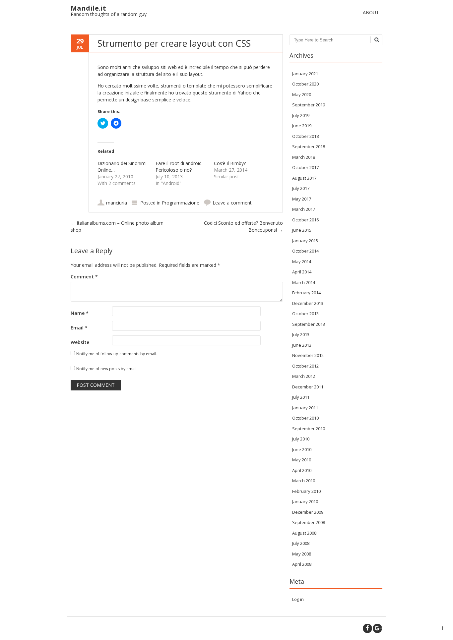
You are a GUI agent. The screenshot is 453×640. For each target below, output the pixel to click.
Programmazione (180, 203)
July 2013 (300, 334)
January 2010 (305, 501)
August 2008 (304, 533)
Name (80, 313)
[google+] (377, 628)
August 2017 (304, 178)
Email (79, 327)
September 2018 (308, 146)
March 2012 (303, 376)
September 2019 (308, 105)
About (371, 12)
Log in (298, 599)
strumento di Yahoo (230, 92)
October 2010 (305, 418)
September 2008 (308, 522)
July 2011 (300, 397)
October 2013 (305, 314)
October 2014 (305, 251)
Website (80, 342)
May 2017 (301, 199)
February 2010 (306, 491)
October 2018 (305, 136)
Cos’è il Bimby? (230, 163)
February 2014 (306, 293)
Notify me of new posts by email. (107, 369)
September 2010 (308, 429)
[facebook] (367, 628)
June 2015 (301, 230)
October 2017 (305, 167)
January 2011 (305, 408)
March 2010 (303, 481)
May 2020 (301, 94)
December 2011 (307, 387)
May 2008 (301, 554)
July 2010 (300, 439)
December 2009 (307, 512)
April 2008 (301, 564)
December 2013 (307, 303)
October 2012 (305, 366)
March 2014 (303, 282)
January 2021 (305, 74)
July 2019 (300, 115)
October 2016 (305, 220)
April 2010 (301, 470)
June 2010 (301, 449)
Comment (84, 276)
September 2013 (308, 324)
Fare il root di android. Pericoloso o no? (179, 166)
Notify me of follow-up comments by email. (116, 354)
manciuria (116, 203)
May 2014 (301, 261)
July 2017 (300, 188)
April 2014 (301, 272)
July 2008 (300, 543)
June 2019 (301, 126)
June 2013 (301, 345)
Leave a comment (232, 203)
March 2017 (303, 209)
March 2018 (303, 157)
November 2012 (308, 355)
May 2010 (301, 460)
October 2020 (305, 84)
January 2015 (305, 241)
